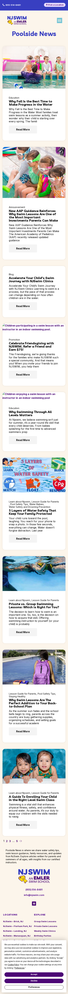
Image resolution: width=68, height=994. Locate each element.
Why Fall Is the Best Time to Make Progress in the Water (30, 102)
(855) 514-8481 (33, 889)
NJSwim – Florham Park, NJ (17, 926)
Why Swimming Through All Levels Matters (30, 413)
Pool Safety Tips (19, 504)
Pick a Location (56, 5)
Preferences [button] (20, 968)
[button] (59, 20)
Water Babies (36, 504)
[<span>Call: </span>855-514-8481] (4, 5)
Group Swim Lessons (45, 921)
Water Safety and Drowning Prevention (29, 507)
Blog (11, 274)
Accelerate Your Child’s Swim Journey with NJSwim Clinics (31, 279)
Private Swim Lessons (45, 926)
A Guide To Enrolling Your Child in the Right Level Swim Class (33, 798)
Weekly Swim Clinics (45, 931)
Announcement (17, 207)
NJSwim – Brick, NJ (13, 921)
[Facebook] (34, 903)
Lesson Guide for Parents (45, 501)
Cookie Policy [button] (13, 965)
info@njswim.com (34, 895)
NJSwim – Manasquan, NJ (16, 935)
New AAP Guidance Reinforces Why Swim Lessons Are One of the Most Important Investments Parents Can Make (33, 215)
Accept (34, 974)
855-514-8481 (13, 5)
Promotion (14, 339)
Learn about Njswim (19, 501)
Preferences (34, 987)
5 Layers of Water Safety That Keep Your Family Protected (32, 512)
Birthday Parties (42, 935)
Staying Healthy (17, 696)
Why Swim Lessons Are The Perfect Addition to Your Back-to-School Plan (33, 703)
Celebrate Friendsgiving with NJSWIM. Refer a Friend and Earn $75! (31, 346)
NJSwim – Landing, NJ (15, 931)
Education (14, 98)
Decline (34, 981)
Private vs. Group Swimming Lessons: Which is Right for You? (34, 605)
